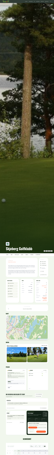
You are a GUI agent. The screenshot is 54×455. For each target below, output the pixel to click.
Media (27, 254)
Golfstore (45, 287)
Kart (22, 254)
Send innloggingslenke (41, 431)
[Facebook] (41, 271)
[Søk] (50, 1)
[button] (27, 327)
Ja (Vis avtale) (45, 300)
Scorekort (38, 254)
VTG (34, 1)
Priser (32, 254)
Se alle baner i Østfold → (43, 275)
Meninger (42, 1)
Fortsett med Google (32, 427)
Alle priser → (45, 370)
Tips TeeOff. (22, 422)
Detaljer (17, 254)
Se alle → (24, 370)
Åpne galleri (44, 345)
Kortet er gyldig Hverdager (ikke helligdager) (44, 298)
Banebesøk (38, 1)
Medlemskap (31, 1)
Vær (11, 254)
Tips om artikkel (38, 396)
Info (7, 254)
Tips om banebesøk (39, 394)
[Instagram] (43, 271)
